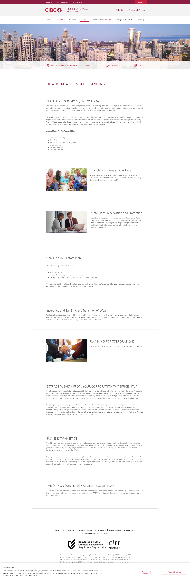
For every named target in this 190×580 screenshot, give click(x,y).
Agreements (70, 530)
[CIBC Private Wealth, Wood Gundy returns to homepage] (79, 10)
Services (84, 20)
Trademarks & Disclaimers (84, 530)
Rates (57, 530)
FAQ (63, 530)
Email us (140, 65)
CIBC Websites (77, 2)
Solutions (71, 20)
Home (48, 20)
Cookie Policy (104, 533)
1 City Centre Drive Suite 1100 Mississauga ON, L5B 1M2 (70, 65)
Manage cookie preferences (90, 533)
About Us (58, 20)
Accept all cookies (174, 572)
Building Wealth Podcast (124, 20)
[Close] (185, 567)
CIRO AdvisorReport (115, 530)
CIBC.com (49, 2)
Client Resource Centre (101, 20)
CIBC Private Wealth (62, 2)
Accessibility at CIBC (129, 530)
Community (140, 20)
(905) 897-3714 (114, 65)
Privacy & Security (100, 530)
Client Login (140, 2)
